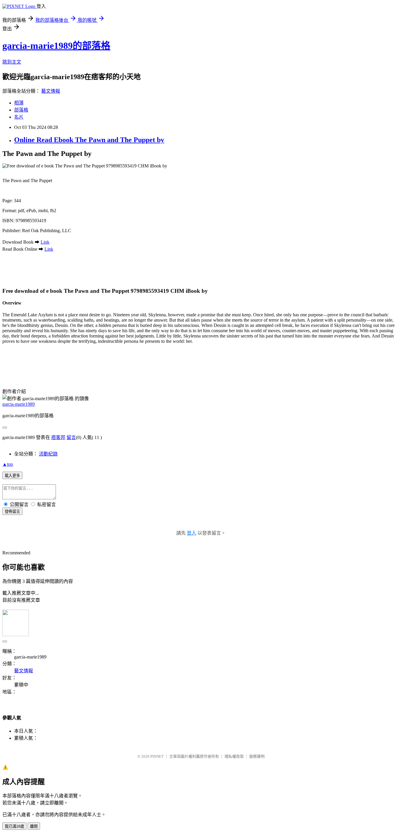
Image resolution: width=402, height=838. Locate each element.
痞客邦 (58, 437)
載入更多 (12, 475)
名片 (19, 116)
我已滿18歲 (14, 826)
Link (45, 242)
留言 (71, 437)
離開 (34, 826)
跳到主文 (11, 61)
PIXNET (157, 756)
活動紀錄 (48, 453)
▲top (7, 464)
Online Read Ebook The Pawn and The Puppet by (89, 140)
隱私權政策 (234, 756)
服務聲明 (257, 756)
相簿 (19, 102)
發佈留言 (12, 511)
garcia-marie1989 (18, 404)
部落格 (21, 109)
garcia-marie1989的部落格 (56, 45)
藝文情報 (50, 91)
